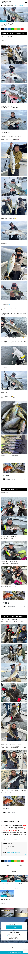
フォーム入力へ (14, 927)
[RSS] (16, 947)
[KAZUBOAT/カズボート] (6, 2)
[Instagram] (12, 947)
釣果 (3, 20)
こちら (10, 839)
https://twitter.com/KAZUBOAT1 (14, 852)
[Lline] (12, 29)
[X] (14, 947)
